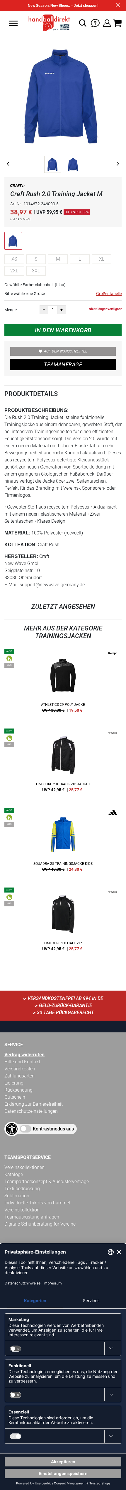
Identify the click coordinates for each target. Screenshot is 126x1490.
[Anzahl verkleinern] (44, 309)
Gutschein (14, 1097)
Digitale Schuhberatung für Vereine (40, 1224)
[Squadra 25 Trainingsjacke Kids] (63, 842)
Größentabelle (109, 294)
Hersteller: (21, 556)
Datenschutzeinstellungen (31, 1111)
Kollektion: (20, 544)
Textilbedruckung (22, 1188)
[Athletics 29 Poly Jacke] (63, 683)
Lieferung (13, 1083)
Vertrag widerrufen (24, 1054)
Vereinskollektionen (24, 1167)
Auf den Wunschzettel (65, 351)
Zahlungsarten (19, 1076)
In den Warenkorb (63, 330)
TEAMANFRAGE (63, 364)
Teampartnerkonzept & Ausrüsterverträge (46, 1181)
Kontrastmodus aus (53, 1129)
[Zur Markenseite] (17, 186)
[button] (13, 23)
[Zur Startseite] (47, 23)
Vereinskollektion (22, 1210)
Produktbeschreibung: (36, 410)
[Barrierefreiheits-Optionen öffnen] (11, 1129)
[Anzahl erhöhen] (61, 309)
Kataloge (13, 1174)
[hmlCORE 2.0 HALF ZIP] (63, 921)
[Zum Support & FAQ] (95, 22)
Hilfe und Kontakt (22, 1061)
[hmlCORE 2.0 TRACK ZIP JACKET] (63, 762)
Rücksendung (18, 1090)
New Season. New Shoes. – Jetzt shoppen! (63, 6)
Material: (17, 532)
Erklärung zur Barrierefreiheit (33, 1104)
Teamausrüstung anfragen (31, 1217)
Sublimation (16, 1195)
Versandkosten (19, 1069)
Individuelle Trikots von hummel (37, 1203)
